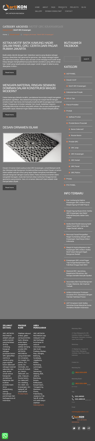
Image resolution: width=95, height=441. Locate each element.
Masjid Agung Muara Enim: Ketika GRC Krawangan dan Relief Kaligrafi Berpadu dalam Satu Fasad (79, 214)
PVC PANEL (70, 185)
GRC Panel (75, 166)
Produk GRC (73, 142)
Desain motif (8, 30)
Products (62, 7)
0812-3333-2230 (81, 372)
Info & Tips (70, 98)
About (45, 7)
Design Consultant (53, 11)
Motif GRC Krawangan (77, 86)
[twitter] (74, 428)
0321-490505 (79, 396)
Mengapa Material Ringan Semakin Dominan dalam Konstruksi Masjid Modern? (29, 88)
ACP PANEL (70, 74)
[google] (89, 428)
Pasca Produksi (72, 105)
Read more (9, 72)
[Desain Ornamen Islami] (32, 147)
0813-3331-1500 (81, 383)
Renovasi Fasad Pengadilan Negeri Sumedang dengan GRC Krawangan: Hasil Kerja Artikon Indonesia (78, 237)
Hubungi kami (38, 405)
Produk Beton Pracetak (78, 123)
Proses (69, 179)
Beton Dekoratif (77, 129)
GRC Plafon (75, 173)
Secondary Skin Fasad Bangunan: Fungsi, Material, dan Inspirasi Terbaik (79, 284)
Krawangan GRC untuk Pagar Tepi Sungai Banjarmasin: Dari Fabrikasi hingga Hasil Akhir (78, 262)
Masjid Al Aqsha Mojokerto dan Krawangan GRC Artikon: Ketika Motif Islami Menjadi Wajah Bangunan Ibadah (78, 250)
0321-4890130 (80, 399)
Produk (69, 111)
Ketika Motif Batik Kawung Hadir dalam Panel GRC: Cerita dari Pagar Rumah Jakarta (30, 45)
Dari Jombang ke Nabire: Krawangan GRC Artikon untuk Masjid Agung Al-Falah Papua (78, 202)
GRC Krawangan (77, 154)
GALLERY (38, 11)
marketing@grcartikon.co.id (80, 411)
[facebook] (79, 428)
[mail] (84, 428)
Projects (74, 7)
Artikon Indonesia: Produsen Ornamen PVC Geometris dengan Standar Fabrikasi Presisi (79, 294)
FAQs (53, 7)
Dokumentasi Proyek (74, 92)
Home (37, 7)
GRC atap (75, 148)
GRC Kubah (75, 160)
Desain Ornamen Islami (20, 127)
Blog (84, 7)
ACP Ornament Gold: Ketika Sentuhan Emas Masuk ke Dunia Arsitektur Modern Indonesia (78, 305)
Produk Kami (23, 394)
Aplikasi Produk (75, 117)
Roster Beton (76, 135)
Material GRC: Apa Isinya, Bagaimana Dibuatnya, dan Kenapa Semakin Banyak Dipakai (79, 273)
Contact (69, 11)
